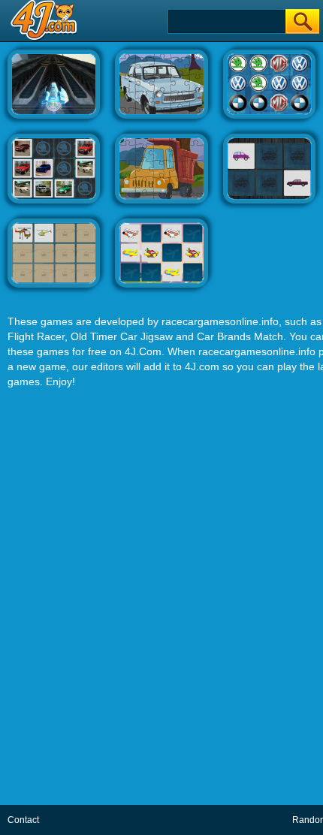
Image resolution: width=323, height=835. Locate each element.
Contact (23, 820)
